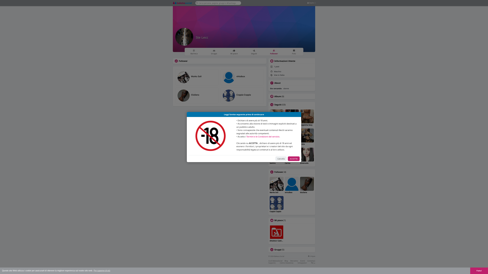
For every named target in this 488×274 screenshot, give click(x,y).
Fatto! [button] (479, 271)
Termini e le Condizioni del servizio (262, 136)
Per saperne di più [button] (102, 271)
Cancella (281, 158)
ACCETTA (294, 158)
